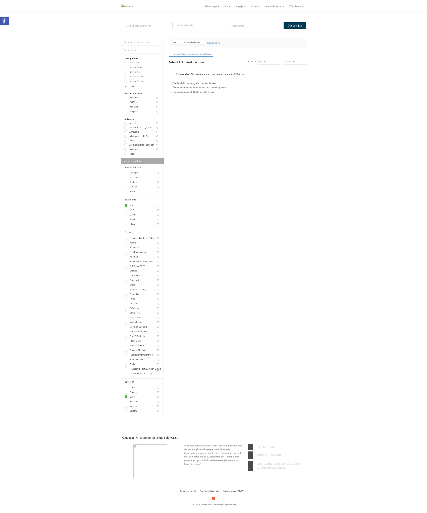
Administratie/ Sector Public (144, 238)
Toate (131, 86)
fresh (175, 42)
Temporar (143, 111)
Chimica (144, 271)
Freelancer (143, 97)
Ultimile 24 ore (136, 67)
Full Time (143, 102)
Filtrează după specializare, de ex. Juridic (191, 32)
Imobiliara (144, 303)
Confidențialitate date (209, 491)
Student (144, 182)
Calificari (129, 382)
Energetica (144, 294)
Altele (143, 140)
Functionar (144, 177)
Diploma (144, 392)
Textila (144, 364)
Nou (144, 205)
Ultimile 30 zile (136, 81)
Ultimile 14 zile (136, 77)
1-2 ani (144, 215)
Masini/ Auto (144, 317)
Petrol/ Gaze (144, 341)
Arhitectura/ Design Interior (143, 145)
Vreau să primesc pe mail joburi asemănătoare (192, 54)
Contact (255, 6)
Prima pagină (212, 6)
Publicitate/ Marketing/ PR (144, 355)
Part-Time (143, 107)
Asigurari (143, 149)
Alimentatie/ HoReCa (143, 136)
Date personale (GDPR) (233, 491)
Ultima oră (134, 63)
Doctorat (144, 411)
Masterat (144, 406)
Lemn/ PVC (144, 313)
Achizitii (143, 123)
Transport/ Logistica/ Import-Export (145, 369)
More (131, 154)
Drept (144, 285)
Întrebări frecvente (274, 6)
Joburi (227, 6)
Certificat (144, 387)
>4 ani (144, 224)
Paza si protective (144, 336)
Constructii (144, 280)
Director (144, 187)
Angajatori (241, 6)
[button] (4, 21)
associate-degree (192, 42)
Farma (144, 299)
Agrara (144, 243)
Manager (144, 173)
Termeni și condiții (188, 491)
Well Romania (296, 6)
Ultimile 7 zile (135, 72)
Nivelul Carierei (133, 167)
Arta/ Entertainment (144, 252)
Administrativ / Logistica (143, 127)
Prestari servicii (144, 345)
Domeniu (129, 232)
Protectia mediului (144, 350)
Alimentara (144, 247)
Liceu (144, 397)
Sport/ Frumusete (144, 359)
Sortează (252, 61)
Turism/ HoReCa (141, 373)
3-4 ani (144, 219)
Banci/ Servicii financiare (144, 261)
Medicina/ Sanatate (144, 327)
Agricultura (143, 132)
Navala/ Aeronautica (144, 331)
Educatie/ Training (144, 289)
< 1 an (144, 210)
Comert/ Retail (144, 275)
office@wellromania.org (269, 454)
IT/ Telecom (144, 308)
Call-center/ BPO (144, 266)
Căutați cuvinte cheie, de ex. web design (137, 32)
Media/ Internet (144, 322)
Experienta (130, 199)
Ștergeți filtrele (213, 43)
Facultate (144, 401)
